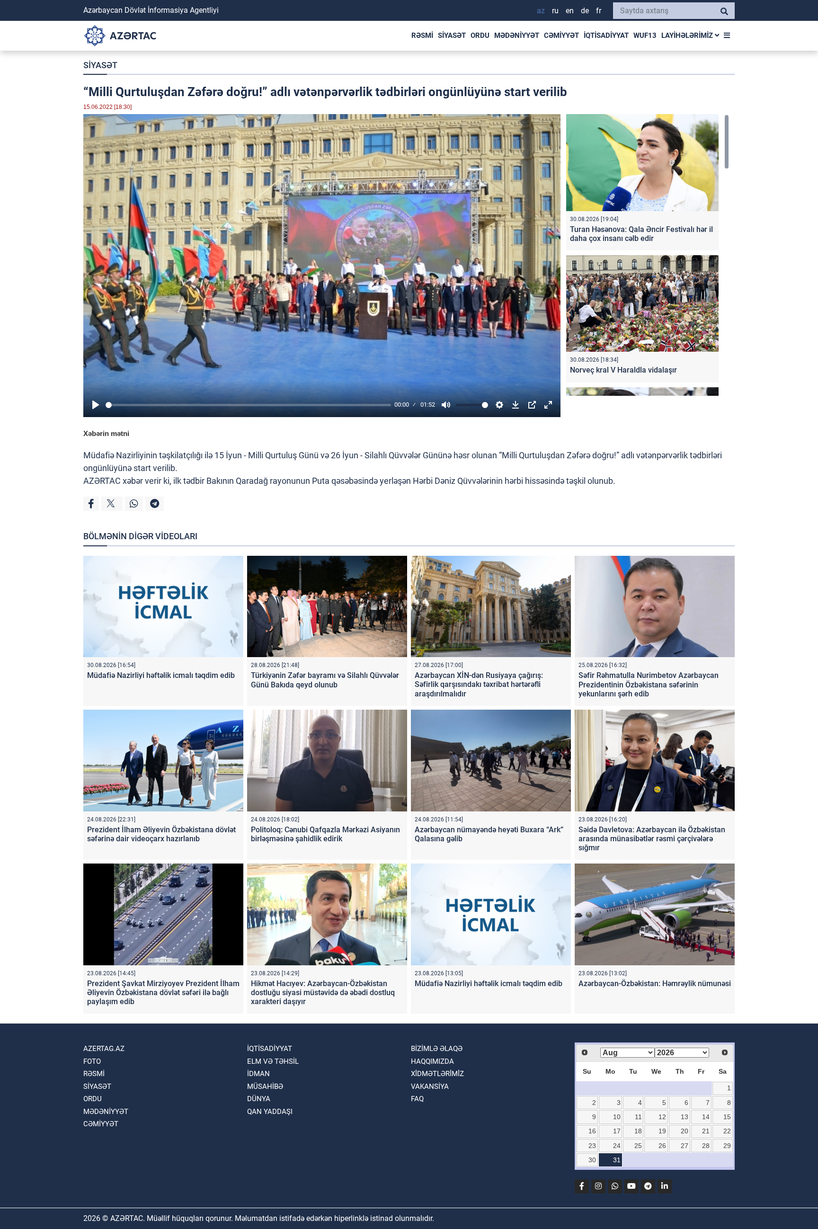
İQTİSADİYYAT (606, 35)
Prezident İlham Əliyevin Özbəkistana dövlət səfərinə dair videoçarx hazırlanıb (161, 834)
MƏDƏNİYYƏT (516, 35)
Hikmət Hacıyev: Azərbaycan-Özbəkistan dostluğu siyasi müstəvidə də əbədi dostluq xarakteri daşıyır (323, 992)
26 (662, 1145)
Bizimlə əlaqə (436, 1048)
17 (617, 1131)
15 (727, 1117)
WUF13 (645, 35)
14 (706, 1117)
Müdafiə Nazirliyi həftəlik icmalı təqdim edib (161, 675)
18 (638, 1131)
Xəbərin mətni (106, 433)
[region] (647, 255)
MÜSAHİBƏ (265, 1086)
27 (684, 1145)
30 (592, 1160)
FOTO (92, 1061)
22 (727, 1131)
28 (706, 1145)
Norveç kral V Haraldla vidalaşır (623, 369)
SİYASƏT (452, 35)
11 (638, 1117)
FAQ (417, 1099)
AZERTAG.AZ (103, 1048)
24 (617, 1145)
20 (684, 1131)
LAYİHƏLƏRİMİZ (688, 35)
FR (598, 10)
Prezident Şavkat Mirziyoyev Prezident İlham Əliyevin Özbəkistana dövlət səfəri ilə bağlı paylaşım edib (163, 992)
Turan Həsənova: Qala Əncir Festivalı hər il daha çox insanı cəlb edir (641, 234)
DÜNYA (258, 1099)
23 (592, 1145)
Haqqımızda (432, 1061)
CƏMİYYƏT (561, 35)
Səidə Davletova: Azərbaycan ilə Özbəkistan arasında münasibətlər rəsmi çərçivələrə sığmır (651, 838)
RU (555, 10)
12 (662, 1117)
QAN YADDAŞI (270, 1111)
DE (585, 10)
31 (617, 1160)
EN (570, 10)
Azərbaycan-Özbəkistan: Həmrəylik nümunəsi (654, 983)
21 (706, 1131)
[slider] (248, 405)
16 (592, 1131)
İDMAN (258, 1073)
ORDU (480, 35)
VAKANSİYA (430, 1086)
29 (727, 1145)
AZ (541, 10)
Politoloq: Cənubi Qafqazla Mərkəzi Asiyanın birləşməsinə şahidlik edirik (325, 834)
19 (662, 1131)
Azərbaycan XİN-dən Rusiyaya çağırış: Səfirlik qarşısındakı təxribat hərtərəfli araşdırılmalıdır (479, 684)
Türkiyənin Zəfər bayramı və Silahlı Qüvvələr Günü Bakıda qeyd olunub (325, 680)
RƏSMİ (422, 35)
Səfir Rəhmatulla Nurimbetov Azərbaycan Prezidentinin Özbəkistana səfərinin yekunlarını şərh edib (648, 684)
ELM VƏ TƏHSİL (273, 1061)
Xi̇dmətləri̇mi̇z (437, 1073)
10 (617, 1117)
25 (638, 1145)
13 (684, 1117)
